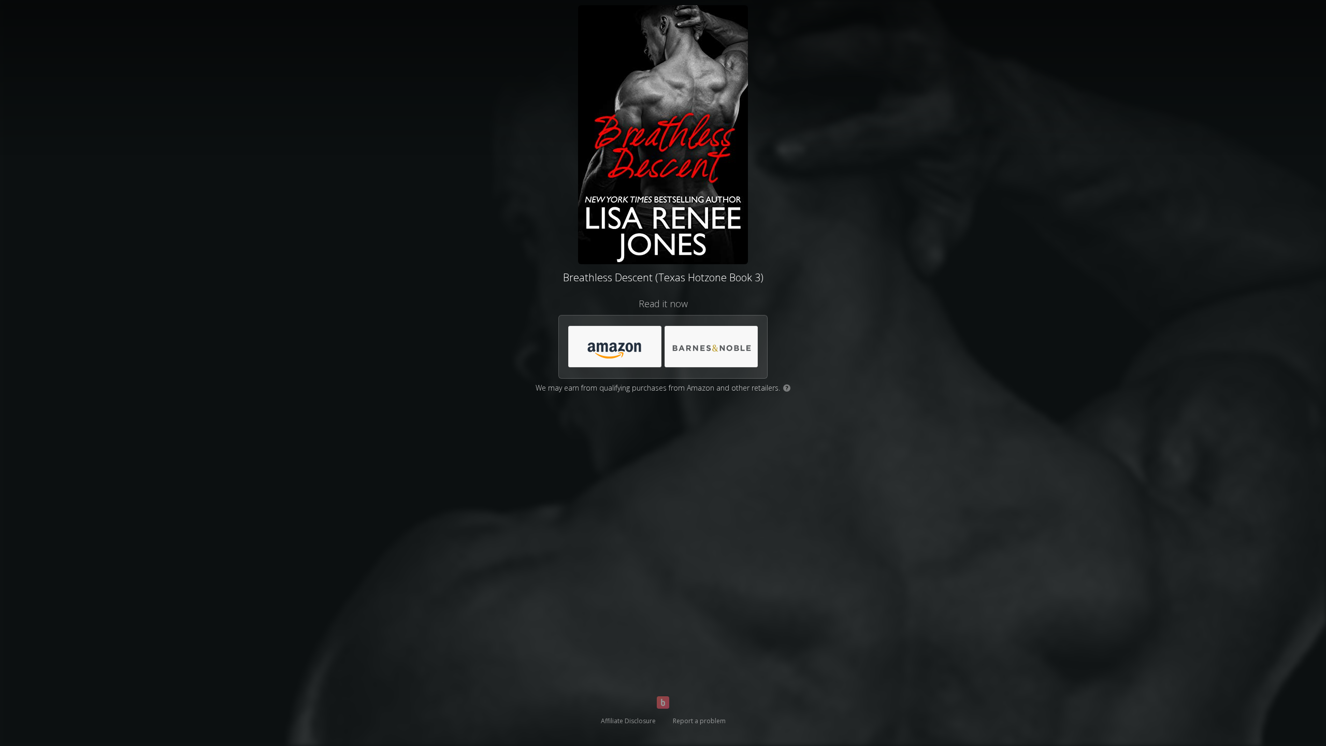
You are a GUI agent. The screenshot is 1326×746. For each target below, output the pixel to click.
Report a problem (699, 720)
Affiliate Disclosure (628, 720)
